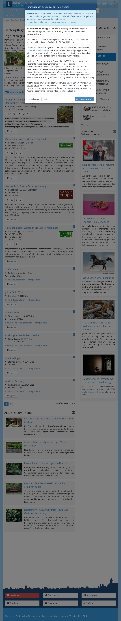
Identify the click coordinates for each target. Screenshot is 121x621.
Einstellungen (33, 99)
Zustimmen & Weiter (84, 99)
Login (45, 99)
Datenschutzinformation (38, 50)
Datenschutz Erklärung (67, 22)
